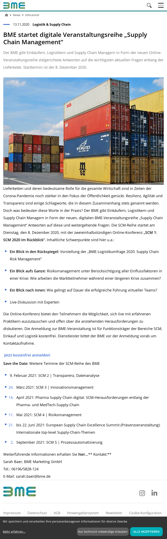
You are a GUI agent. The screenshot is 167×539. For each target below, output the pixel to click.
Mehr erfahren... (14, 532)
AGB (57, 513)
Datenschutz (37, 513)
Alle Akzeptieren (146, 532)
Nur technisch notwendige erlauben (102, 532)
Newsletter (114, 513)
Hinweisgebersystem (83, 513)
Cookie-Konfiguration (145, 513)
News (16, 15)
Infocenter (32, 15)
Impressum (12, 513)
